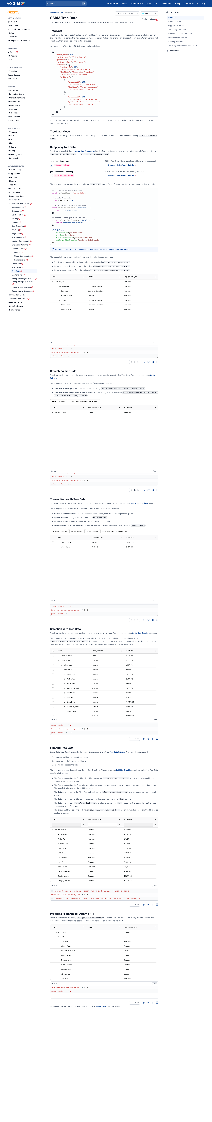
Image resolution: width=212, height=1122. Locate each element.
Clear (155, 343)
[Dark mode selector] (198, 3)
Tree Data (172, 17)
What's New (13, 13)
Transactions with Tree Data (180, 33)
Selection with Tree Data (178, 38)
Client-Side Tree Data (98, 249)
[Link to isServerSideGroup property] (71, 161)
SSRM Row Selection (141, 633)
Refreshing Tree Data (177, 29)
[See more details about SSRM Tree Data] (51, 165)
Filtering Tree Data (175, 42)
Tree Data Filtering (117, 752)
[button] (66, 3)
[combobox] (149, 13)
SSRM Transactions (139, 503)
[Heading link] (65, 31)
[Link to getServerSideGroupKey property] (75, 171)
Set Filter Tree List (123, 770)
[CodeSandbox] (153, 362)
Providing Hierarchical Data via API (182, 45)
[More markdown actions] (137, 13)
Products (111, 3)
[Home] (16, 3)
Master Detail (101, 1006)
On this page (172, 12)
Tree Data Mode (174, 21)
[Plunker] (157, 362)
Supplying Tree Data (176, 25)
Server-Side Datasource (85, 151)
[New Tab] (148, 362)
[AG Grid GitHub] (204, 3)
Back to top (174, 51)
